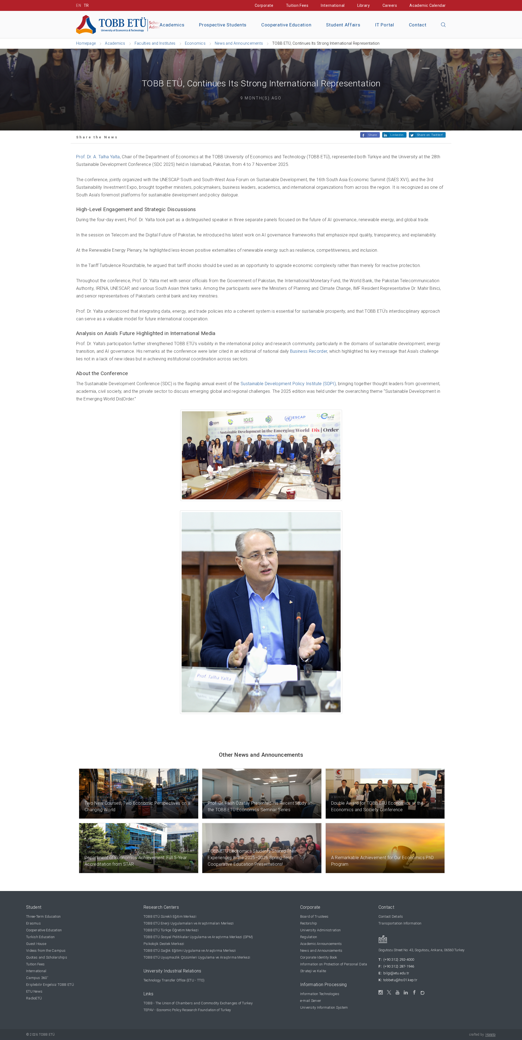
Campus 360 (37, 978)
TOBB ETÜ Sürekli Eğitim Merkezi (170, 916)
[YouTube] (397, 992)
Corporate (264, 5)
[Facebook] (414, 992)
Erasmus (33, 923)
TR (86, 5)
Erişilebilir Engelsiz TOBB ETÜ (50, 985)
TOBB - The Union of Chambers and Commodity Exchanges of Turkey (198, 1003)
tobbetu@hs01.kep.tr (400, 980)
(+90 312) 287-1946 (398, 966)
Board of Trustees (314, 916)
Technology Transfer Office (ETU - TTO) (174, 980)
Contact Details (390, 916)
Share (372, 135)
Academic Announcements (321, 944)
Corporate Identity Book (318, 957)
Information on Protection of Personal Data (333, 964)
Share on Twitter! (430, 135)
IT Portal (384, 25)
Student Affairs (343, 25)
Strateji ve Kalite (313, 971)
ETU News (34, 991)
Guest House (36, 944)
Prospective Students (223, 25)
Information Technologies (319, 994)
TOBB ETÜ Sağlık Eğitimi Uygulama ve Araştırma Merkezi (190, 950)
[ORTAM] (423, 991)
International (332, 5)
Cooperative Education (286, 25)
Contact (418, 25)
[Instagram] (380, 992)
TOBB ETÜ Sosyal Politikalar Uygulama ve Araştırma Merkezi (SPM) (198, 937)
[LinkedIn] (406, 992)
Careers (390, 5)
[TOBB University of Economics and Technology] (137, 24)
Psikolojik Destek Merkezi (164, 944)
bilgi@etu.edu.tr (396, 973)
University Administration (320, 930)
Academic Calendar (427, 5)
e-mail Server (310, 1001)
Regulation (308, 937)
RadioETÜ (34, 998)
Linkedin (396, 135)
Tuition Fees (297, 5)
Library (363, 5)
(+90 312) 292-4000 (398, 959)
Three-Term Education (43, 916)
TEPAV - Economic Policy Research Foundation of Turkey (187, 1010)
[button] (443, 25)
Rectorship (308, 923)
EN (78, 5)
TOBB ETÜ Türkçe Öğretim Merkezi (171, 930)
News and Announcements (321, 950)
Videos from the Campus (46, 950)
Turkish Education (40, 937)
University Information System (324, 1007)
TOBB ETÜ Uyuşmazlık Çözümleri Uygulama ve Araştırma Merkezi (197, 957)
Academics (172, 25)
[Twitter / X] (389, 992)
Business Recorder (308, 351)
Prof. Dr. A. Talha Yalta (98, 156)
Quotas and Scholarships (46, 957)
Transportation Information (400, 923)
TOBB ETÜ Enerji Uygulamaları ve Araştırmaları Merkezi (189, 923)
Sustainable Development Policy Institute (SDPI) (288, 383)
